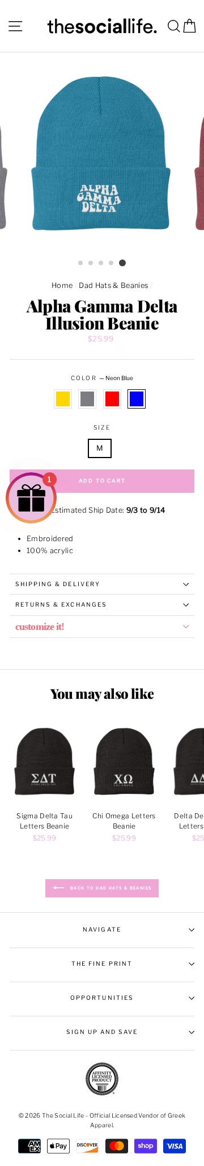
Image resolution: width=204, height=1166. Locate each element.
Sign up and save (102, 1032)
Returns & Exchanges (61, 604)
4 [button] (111, 263)
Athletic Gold (63, 399)
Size (102, 427)
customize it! (39, 626)
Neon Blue (137, 399)
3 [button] (101, 263)
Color (102, 378)
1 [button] (81, 263)
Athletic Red (112, 399)
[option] (102, 153)
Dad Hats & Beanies (113, 285)
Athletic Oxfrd (87, 399)
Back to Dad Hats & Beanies (110, 888)
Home (62, 285)
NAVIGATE (102, 929)
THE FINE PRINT (102, 963)
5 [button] (122, 262)
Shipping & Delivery (57, 584)
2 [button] (91, 263)
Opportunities (102, 998)
